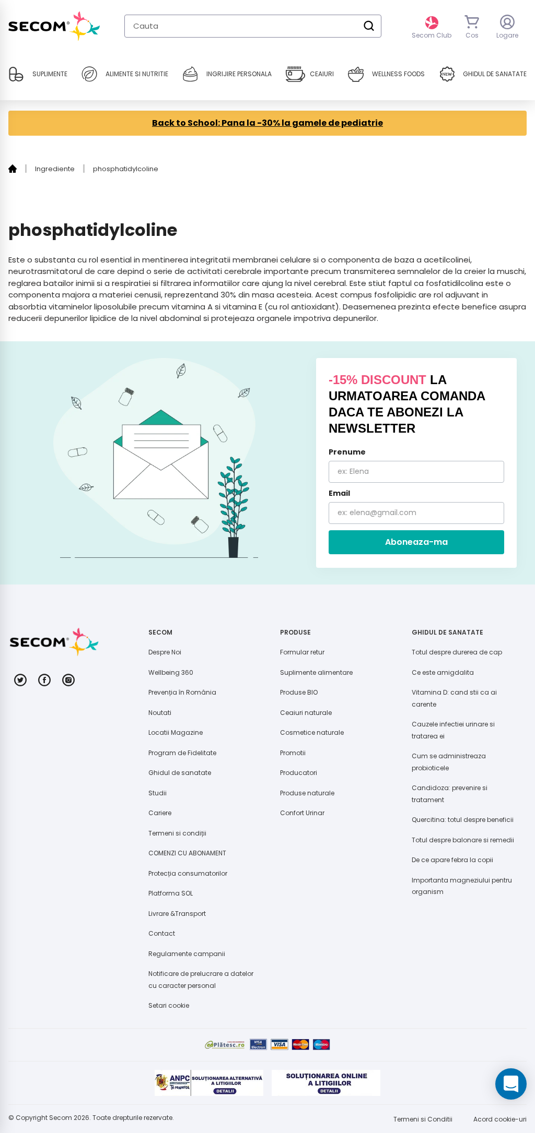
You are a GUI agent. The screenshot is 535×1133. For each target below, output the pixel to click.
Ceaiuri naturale (306, 712)
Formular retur (302, 652)
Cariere (159, 812)
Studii (157, 793)
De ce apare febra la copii (452, 859)
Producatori (298, 772)
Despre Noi (164, 652)
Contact (161, 933)
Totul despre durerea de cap (457, 652)
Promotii (293, 752)
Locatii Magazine (175, 732)
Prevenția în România (182, 692)
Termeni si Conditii (422, 1119)
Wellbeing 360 (170, 672)
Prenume (347, 452)
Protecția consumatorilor (187, 873)
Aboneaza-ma (416, 542)
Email (339, 493)
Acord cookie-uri (500, 1119)
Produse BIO (299, 692)
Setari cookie (168, 1005)
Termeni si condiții (177, 833)
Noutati (159, 712)
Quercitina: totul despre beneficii (463, 819)
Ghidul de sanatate (179, 772)
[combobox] (252, 26)
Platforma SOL (170, 893)
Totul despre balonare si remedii (463, 840)
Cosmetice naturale (312, 732)
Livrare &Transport (177, 913)
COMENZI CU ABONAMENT (187, 853)
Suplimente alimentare (316, 672)
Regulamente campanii (186, 953)
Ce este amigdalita (443, 672)
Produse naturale (307, 793)
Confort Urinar (302, 812)
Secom (60, 1117)
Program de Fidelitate (182, 752)
